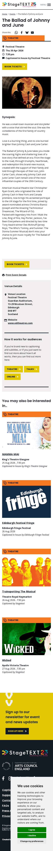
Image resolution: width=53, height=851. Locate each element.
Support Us (9, 795)
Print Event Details (16, 274)
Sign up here (15, 731)
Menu (43, 4)
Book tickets (13, 66)
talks (30, 369)
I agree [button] (32, 830)
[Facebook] (3, 778)
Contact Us (9, 800)
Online (11, 376)
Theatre (12, 369)
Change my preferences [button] (31, 841)
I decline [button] (32, 835)
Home (4, 14)
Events (12, 14)
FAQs (5, 805)
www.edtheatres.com (20, 323)
